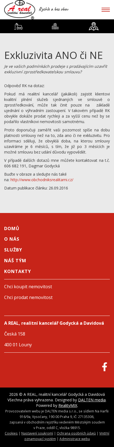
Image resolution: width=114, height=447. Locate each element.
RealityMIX (67, 405)
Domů (11, 228)
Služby (13, 250)
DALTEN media (92, 399)
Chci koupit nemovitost (28, 287)
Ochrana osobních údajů (76, 433)
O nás (11, 239)
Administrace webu (74, 438)
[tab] (18, 26)
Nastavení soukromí (37, 433)
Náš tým (15, 261)
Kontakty (17, 271)
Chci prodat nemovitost (28, 297)
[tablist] (57, 26)
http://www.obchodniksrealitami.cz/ (42, 179)
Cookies (11, 433)
